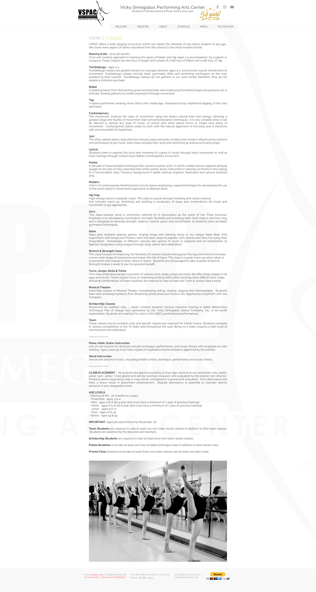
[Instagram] (225, 7)
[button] (121, 26)
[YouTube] (232, 7)
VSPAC (95, 38)
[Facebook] (217, 7)
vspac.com (97, 574)
